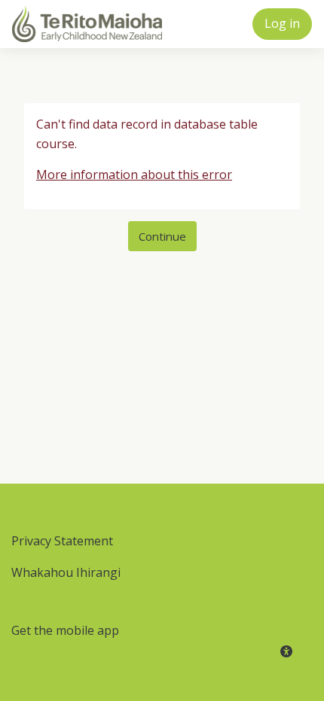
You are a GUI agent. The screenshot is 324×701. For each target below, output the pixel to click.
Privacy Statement (62, 541)
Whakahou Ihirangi (66, 572)
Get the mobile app (65, 630)
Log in (282, 23)
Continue (162, 236)
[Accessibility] (286, 651)
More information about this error (134, 174)
